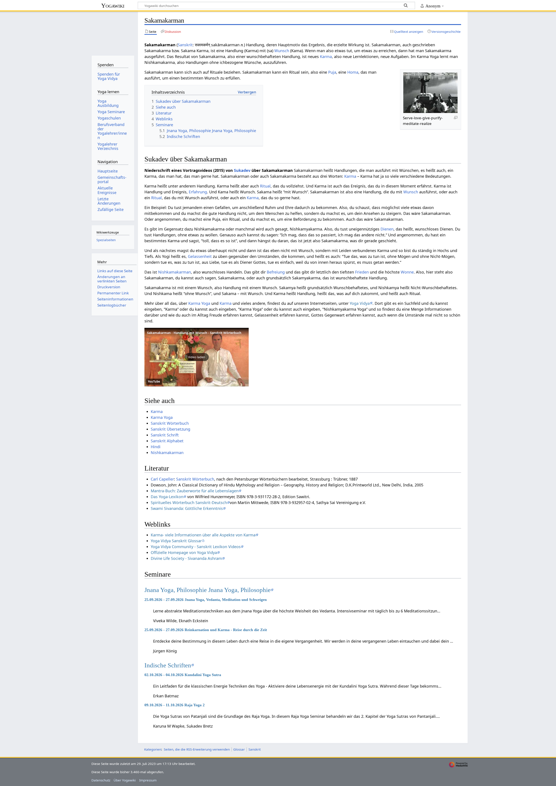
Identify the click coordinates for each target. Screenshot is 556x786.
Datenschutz (100, 780)
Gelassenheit (200, 256)
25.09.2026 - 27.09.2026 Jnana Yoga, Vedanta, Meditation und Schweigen (205, 599)
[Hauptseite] (113, 32)
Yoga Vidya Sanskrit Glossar (176, 540)
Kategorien (152, 749)
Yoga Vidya (360, 303)
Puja (332, 72)
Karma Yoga (199, 303)
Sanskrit (185, 44)
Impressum (148, 780)
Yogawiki (112, 5)
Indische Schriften (167, 665)
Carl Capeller (162, 479)
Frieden (362, 272)
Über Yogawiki (125, 780)
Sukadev (242, 170)
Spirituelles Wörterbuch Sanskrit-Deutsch (189, 502)
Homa (352, 72)
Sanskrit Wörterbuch (170, 423)
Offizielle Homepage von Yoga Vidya (184, 552)
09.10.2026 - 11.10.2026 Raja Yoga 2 (174, 705)
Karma (326, 56)
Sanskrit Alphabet (167, 440)
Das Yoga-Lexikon (167, 496)
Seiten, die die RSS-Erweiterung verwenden (197, 749)
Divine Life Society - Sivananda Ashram (186, 558)
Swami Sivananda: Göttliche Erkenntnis (187, 508)
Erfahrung (198, 191)
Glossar (239, 749)
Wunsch (281, 50)
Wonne (407, 272)
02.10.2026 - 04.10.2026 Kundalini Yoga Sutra (182, 675)
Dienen (387, 229)
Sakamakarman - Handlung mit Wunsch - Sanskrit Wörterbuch (194, 333)
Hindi (156, 446)
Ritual (265, 186)
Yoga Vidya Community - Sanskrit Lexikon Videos (196, 546)
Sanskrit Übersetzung (170, 429)
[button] (196, 357)
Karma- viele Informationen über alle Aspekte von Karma (203, 534)
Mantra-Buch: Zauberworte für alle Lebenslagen (194, 490)
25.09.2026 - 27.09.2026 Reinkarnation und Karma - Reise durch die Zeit (205, 630)
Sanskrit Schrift (165, 435)
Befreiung (276, 272)
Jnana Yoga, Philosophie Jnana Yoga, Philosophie (207, 589)
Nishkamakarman (174, 272)
